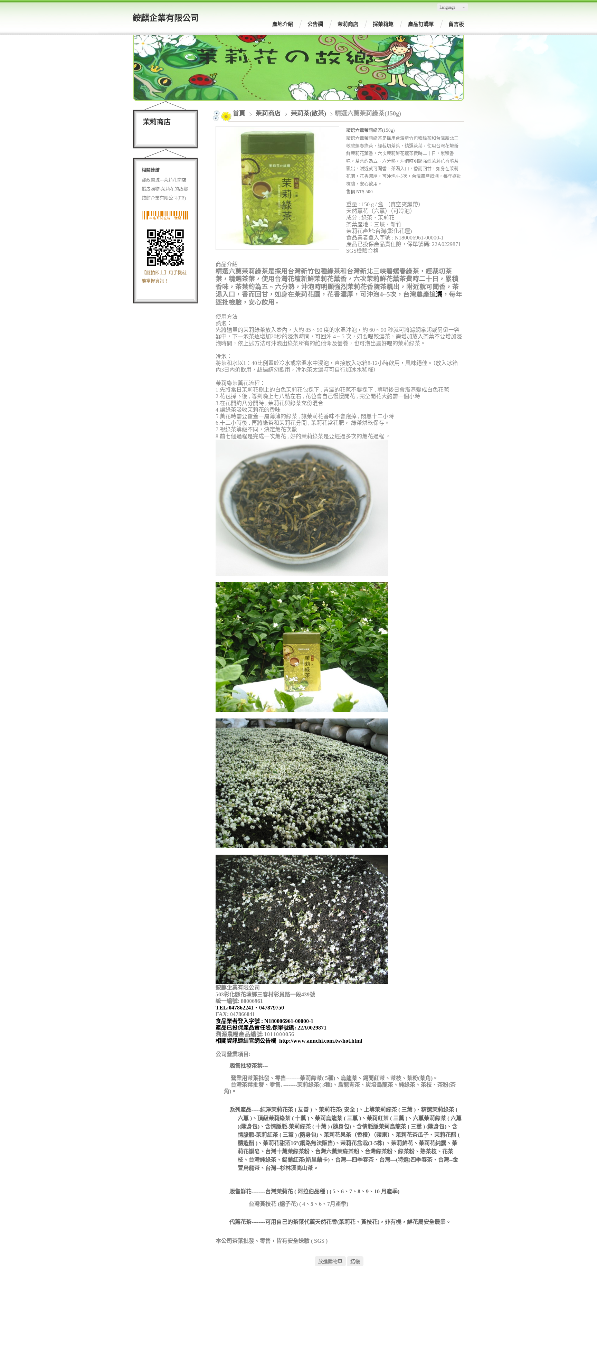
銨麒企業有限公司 (166, 17)
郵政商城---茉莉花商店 (164, 179)
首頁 (239, 113)
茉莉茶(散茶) (308, 113)
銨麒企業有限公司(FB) (164, 197)
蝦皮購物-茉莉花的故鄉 (165, 188)
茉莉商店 (269, 113)
